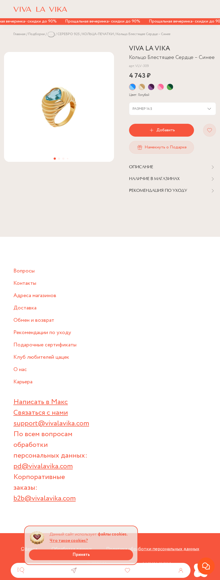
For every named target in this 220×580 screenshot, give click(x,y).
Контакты (24, 283)
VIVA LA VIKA (149, 48)
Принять (81, 555)
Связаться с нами (40, 412)
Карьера (22, 382)
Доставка (24, 308)
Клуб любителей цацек (41, 357)
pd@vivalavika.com (43, 466)
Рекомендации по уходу (42, 332)
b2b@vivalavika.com (44, 498)
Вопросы (24, 271)
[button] (55, 159)
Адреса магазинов (34, 296)
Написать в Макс (40, 402)
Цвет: (139, 95)
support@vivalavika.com (51, 423)
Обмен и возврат (33, 320)
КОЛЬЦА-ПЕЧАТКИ (98, 34)
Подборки (36, 34)
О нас (20, 369)
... (51, 34)
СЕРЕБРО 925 (68, 34)
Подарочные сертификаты (44, 345)
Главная (19, 34)
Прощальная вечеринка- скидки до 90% (99, 21)
